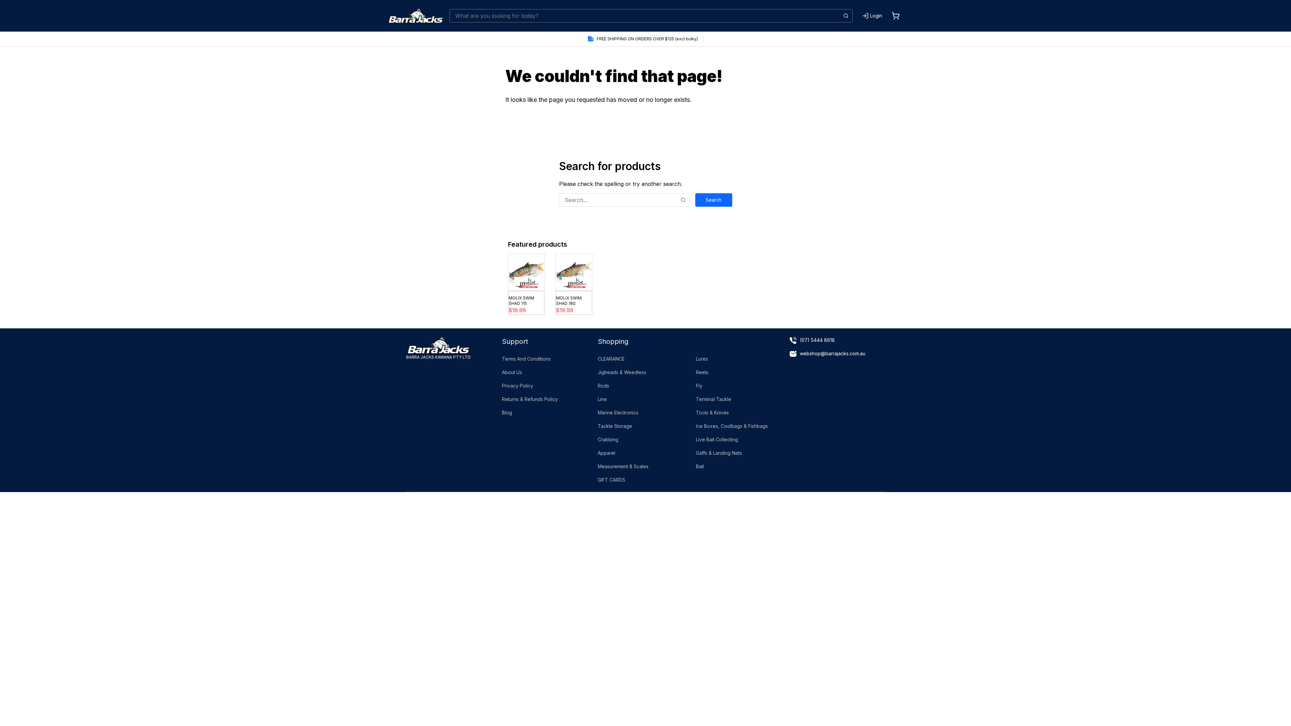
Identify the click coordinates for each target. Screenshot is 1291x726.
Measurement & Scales (623, 466)
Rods (603, 386)
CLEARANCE (611, 359)
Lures (702, 359)
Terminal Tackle (713, 399)
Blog (507, 412)
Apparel (606, 453)
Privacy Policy (517, 386)
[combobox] (651, 16)
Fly (699, 386)
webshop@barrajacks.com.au (832, 353)
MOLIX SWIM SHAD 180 (569, 300)
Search (713, 200)
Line (602, 399)
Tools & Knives (712, 412)
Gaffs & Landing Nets (719, 453)
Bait (700, 466)
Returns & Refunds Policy (530, 399)
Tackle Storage (615, 426)
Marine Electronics (618, 412)
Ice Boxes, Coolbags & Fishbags (732, 426)
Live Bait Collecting (717, 439)
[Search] (846, 16)
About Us (512, 372)
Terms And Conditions (526, 359)
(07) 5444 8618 (817, 340)
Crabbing (608, 439)
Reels (702, 372)
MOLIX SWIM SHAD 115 (521, 300)
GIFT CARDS (611, 480)
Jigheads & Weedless (622, 372)
